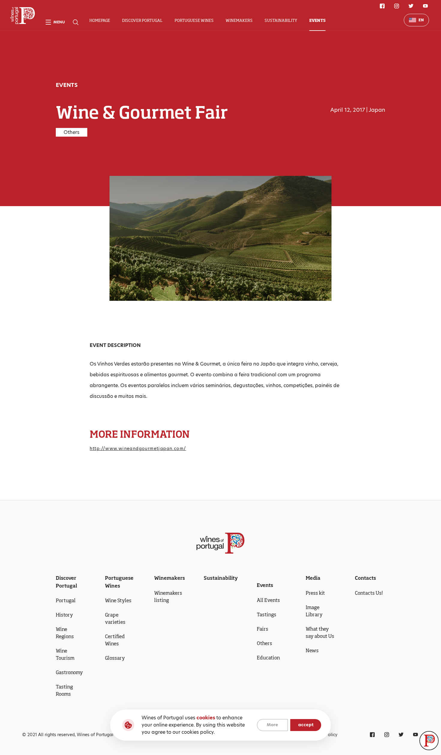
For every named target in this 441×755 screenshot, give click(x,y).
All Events (268, 600)
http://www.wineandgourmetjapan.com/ (138, 449)
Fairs (262, 629)
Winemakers (239, 20)
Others (264, 643)
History (64, 615)
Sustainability (281, 20)
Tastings (266, 614)
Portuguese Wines (194, 20)
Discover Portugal (142, 20)
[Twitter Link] (411, 6)
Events (317, 20)
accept (306, 725)
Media (313, 578)
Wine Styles (118, 600)
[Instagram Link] (396, 6)
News (312, 650)
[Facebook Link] (382, 6)
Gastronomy (69, 672)
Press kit (315, 593)
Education (268, 658)
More (272, 725)
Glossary (115, 658)
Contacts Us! (369, 593)
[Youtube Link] (425, 6)
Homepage (99, 20)
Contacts (365, 578)
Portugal (66, 600)
